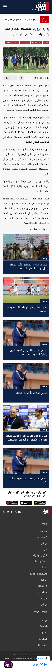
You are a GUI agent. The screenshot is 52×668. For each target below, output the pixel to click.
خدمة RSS (42, 645)
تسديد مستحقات (12, 42)
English (44, 626)
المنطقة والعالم (39, 573)
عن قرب (44, 543)
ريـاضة (46, 42)
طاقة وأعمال (41, 561)
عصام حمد (25, 42)
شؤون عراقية (40, 555)
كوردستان (42, 537)
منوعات (44, 598)
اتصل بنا (43, 639)
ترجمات (44, 567)
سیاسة (44, 531)
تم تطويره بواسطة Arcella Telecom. (26, 654)
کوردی (44, 633)
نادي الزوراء (36, 42)
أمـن (45, 549)
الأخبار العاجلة (44, 20)
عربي (45, 620)
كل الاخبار (42, 586)
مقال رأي (43, 592)
